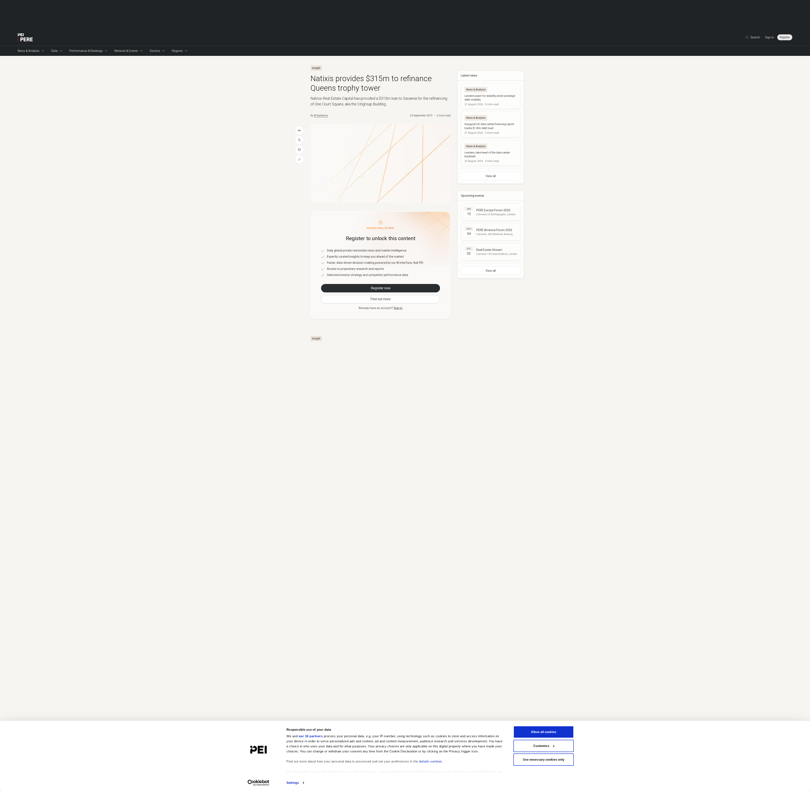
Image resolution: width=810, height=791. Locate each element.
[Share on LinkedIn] (299, 130)
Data (54, 50)
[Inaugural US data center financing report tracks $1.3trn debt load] (490, 124)
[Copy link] (299, 159)
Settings (292, 782)
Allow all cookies (543, 732)
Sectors (155, 50)
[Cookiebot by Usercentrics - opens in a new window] (258, 783)
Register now (380, 288)
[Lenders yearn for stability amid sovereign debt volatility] (490, 96)
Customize (541, 746)
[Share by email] (299, 149)
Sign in (769, 37)
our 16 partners (311, 736)
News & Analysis (28, 50)
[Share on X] (299, 140)
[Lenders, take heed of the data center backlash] (490, 152)
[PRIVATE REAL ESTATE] (25, 37)
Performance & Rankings (86, 50)
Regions (177, 50)
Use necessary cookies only (543, 759)
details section (430, 761)
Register (785, 37)
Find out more (380, 299)
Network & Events (126, 50)
